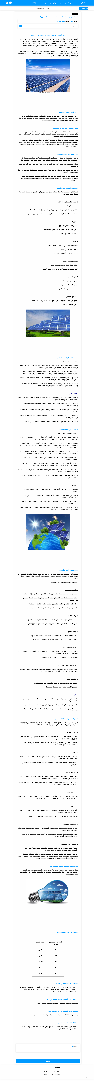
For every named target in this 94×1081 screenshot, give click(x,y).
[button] (7, 3)
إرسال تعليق (48, 1061)
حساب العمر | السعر (42, 8)
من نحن (45, 1071)
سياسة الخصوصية (56, 1074)
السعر (75, 1076)
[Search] (10, 3)
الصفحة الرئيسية (56, 1071)
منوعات (74, 13)
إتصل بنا (45, 1074)
